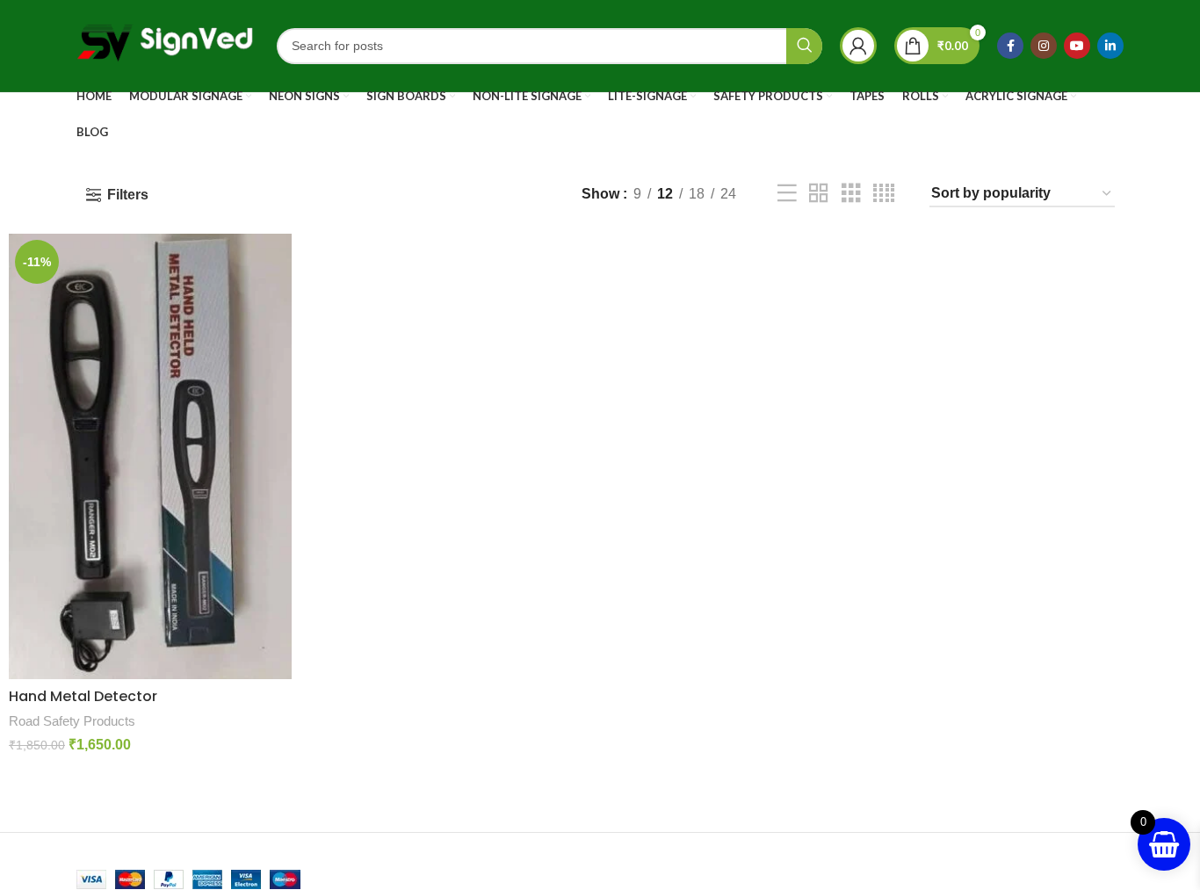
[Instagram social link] (1043, 46)
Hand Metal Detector (83, 696)
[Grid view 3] (851, 193)
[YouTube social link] (1077, 46)
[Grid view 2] (818, 193)
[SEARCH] (804, 46)
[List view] (787, 193)
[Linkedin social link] (1110, 46)
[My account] (858, 45)
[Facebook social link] (1010, 46)
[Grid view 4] (883, 193)
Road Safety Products (72, 720)
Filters (127, 194)
